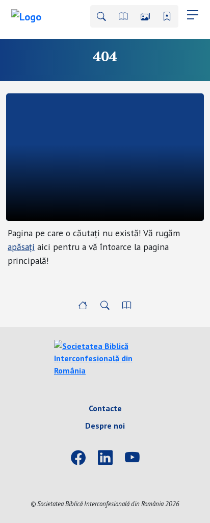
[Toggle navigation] (193, 15)
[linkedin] (105, 458)
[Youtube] (132, 458)
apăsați (21, 247)
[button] (101, 16)
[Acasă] (83, 305)
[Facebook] (78, 458)
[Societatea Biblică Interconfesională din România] (105, 357)
